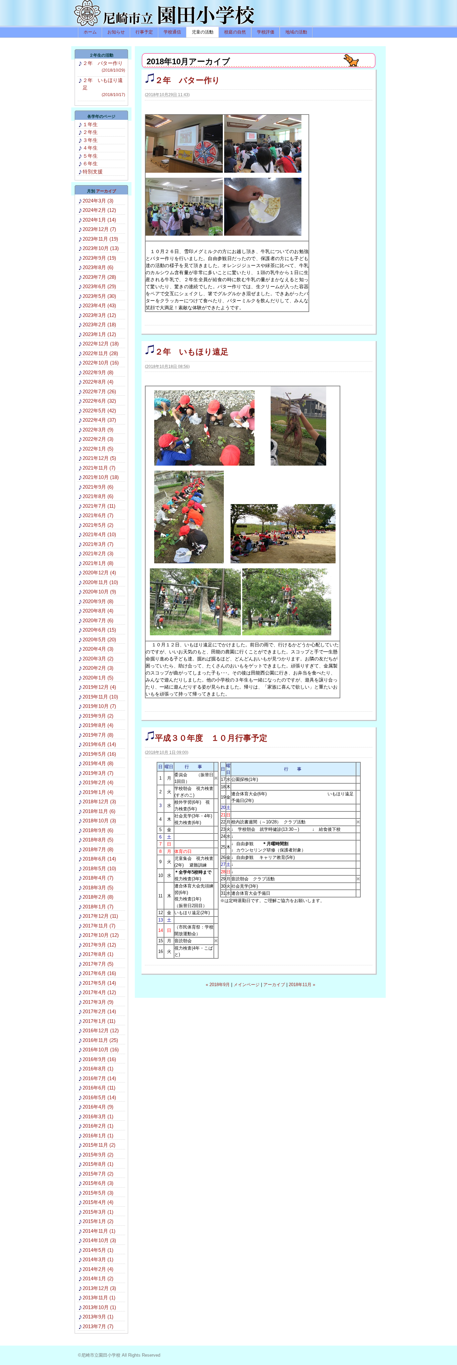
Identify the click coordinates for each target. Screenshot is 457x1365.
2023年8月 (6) (98, 267)
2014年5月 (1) (98, 1250)
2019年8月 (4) (98, 725)
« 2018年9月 (218, 984)
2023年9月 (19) (99, 258)
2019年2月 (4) (98, 782)
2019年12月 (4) (99, 687)
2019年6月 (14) (99, 744)
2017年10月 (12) (101, 935)
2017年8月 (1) (98, 954)
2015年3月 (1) (98, 1212)
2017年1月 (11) (99, 1021)
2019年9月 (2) (98, 716)
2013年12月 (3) (99, 1288)
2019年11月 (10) (100, 697)
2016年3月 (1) (98, 1116)
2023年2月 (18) (99, 324)
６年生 (90, 163)
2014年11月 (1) (99, 1231)
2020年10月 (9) (99, 591)
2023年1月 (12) (99, 334)
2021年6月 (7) (98, 515)
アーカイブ (274, 984)
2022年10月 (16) (101, 363)
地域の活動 (296, 31)
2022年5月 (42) (99, 410)
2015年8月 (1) (98, 1164)
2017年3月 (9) (98, 1002)
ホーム (90, 31)
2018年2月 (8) (98, 897)
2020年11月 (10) (100, 582)
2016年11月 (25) (100, 1040)
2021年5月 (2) (98, 525)
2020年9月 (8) (98, 601)
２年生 (90, 132)
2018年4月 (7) (98, 878)
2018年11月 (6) (99, 811)
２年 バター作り (187, 80)
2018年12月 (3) (99, 801)
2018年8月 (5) (98, 839)
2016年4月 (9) (98, 1107)
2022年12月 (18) (101, 343)
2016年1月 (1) (98, 1135)
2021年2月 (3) (98, 553)
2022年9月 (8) (98, 372)
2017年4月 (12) (99, 992)
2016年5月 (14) (99, 1097)
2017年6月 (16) (99, 973)
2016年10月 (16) (101, 1049)
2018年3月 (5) (98, 887)
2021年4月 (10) (99, 534)
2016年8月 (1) (98, 1068)
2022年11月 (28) (100, 353)
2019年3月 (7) (98, 773)
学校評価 (265, 31)
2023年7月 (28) (99, 277)
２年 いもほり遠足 (192, 351)
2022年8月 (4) (98, 382)
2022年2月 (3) (98, 439)
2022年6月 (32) (99, 401)
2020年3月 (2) (98, 658)
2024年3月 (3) (98, 201)
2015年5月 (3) (98, 1193)
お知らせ (116, 31)
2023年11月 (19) (100, 239)
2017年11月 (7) (99, 926)
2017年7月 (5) (98, 964)
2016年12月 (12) (101, 1030)
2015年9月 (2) (98, 1154)
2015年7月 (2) (98, 1174)
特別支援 (93, 171)
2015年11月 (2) (99, 1145)
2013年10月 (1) (99, 1307)
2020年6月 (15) (99, 630)
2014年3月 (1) (98, 1259)
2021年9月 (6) (98, 487)
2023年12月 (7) (99, 229)
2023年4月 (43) (99, 305)
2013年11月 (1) (99, 1297)
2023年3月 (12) (99, 315)
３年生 (90, 140)
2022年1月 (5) (98, 449)
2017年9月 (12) (99, 945)
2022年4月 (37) (99, 420)
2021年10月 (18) (101, 477)
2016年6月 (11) (99, 1088)
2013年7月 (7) (98, 1326)
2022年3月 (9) (98, 429)
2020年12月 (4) (99, 572)
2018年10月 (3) (99, 820)
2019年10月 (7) (99, 706)
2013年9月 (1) (98, 1316)
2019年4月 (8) (98, 763)
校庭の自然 (235, 31)
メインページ (247, 984)
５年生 (90, 156)
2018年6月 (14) (99, 859)
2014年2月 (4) (98, 1269)
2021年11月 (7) (99, 468)
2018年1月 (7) (98, 906)
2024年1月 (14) (99, 220)
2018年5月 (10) (99, 868)
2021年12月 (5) (99, 458)
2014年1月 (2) (98, 1278)
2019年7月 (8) (98, 735)
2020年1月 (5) (98, 677)
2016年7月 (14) (99, 1078)
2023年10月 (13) (101, 248)
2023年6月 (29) (99, 286)
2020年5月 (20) (99, 639)
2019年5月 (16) (99, 754)
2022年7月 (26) (99, 391)
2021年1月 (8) (98, 563)
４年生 (90, 148)
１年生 (90, 124)
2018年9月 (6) (98, 830)
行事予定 (144, 31)
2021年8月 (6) (98, 496)
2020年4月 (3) (98, 649)
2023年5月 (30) (99, 296)
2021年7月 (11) (99, 506)
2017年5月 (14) (99, 983)
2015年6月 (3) (98, 1183)
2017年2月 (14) (99, 1011)
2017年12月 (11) (100, 916)
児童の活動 (202, 31)
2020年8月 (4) (98, 611)
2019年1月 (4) (98, 792)
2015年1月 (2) (98, 1221)
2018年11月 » (302, 984)
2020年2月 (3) (98, 668)
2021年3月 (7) (98, 544)
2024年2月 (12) (99, 210)
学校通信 (172, 31)
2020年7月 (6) (98, 620)
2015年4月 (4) (98, 1202)
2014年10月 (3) (99, 1240)
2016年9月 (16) (99, 1059)
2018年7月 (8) (98, 849)
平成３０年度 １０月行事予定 (211, 737)
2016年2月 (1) (98, 1126)
